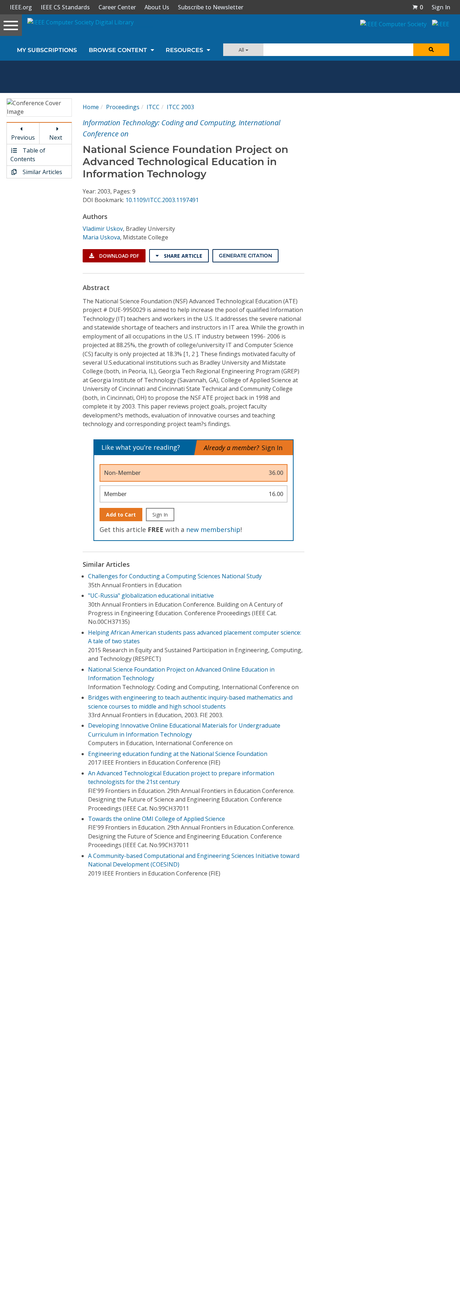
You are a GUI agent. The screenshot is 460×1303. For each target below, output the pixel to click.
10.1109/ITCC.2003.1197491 (162, 200)
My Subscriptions (47, 50)
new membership (213, 529)
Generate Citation (245, 255)
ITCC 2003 (180, 107)
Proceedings (122, 107)
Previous (23, 137)
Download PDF (118, 255)
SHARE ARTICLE (182, 255)
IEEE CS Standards (65, 7)
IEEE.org (21, 7)
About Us (156, 7)
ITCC (153, 107)
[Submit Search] (431, 49)
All (242, 49)
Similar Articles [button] (41, 172)
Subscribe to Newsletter (210, 7)
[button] (417, 7)
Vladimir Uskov (103, 229)
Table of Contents (27, 154)
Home (91, 107)
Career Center (117, 7)
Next (55, 137)
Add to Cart (121, 514)
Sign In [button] (441, 7)
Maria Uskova (101, 237)
